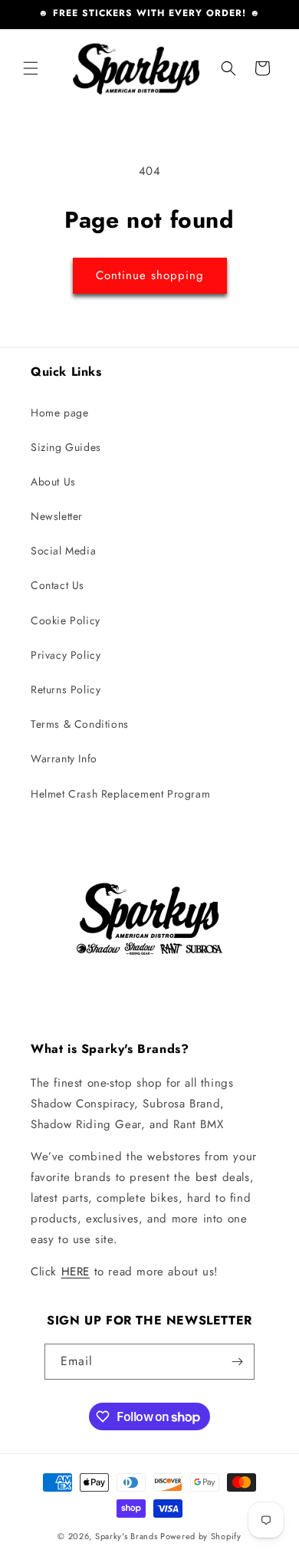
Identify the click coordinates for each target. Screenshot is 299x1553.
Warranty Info (64, 758)
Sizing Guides (66, 447)
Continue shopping (150, 275)
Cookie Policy (65, 620)
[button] (31, 68)
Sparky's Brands (126, 1536)
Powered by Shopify (201, 1536)
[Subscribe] (237, 1362)
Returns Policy (65, 689)
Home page (59, 412)
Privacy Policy (65, 655)
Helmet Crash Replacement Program (120, 793)
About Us (53, 481)
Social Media (63, 550)
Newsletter (57, 516)
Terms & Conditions (80, 724)
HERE (75, 1271)
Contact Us (57, 585)
